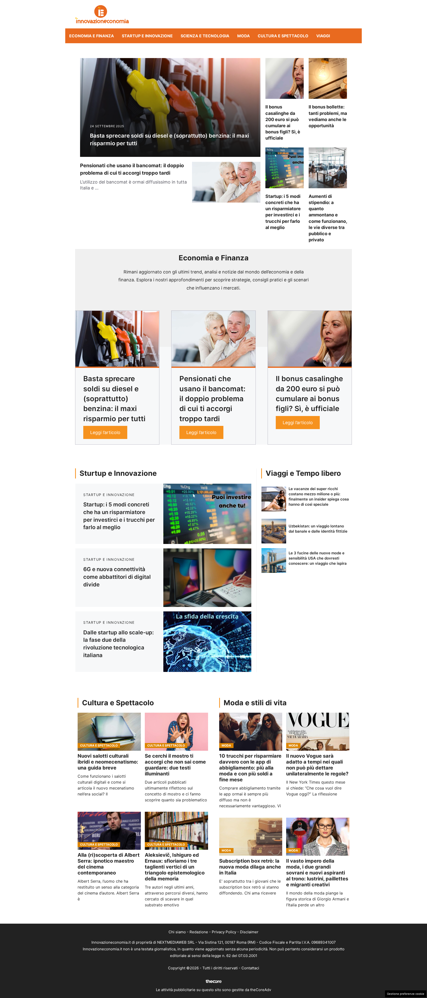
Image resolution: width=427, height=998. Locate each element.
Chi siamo (177, 932)
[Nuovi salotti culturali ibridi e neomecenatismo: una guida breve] (109, 732)
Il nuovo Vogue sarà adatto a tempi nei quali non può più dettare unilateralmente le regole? (317, 765)
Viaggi (323, 35)
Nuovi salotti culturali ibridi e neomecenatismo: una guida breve (108, 762)
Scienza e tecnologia (205, 35)
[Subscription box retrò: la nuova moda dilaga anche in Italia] (250, 837)
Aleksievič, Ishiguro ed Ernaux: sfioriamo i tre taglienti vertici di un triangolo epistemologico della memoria (175, 867)
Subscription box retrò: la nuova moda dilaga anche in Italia (250, 867)
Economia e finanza (91, 35)
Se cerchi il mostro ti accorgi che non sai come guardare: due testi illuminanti (175, 765)
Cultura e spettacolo (283, 35)
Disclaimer (249, 932)
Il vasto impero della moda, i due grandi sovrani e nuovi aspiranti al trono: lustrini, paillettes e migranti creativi (317, 873)
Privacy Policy (224, 932)
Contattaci (250, 968)
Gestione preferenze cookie (405, 994)
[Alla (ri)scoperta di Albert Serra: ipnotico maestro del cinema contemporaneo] (109, 831)
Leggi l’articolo (105, 432)
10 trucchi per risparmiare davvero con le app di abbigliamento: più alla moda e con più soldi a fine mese (250, 768)
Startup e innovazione (147, 35)
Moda (243, 35)
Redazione (199, 932)
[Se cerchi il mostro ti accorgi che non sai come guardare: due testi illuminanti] (176, 732)
